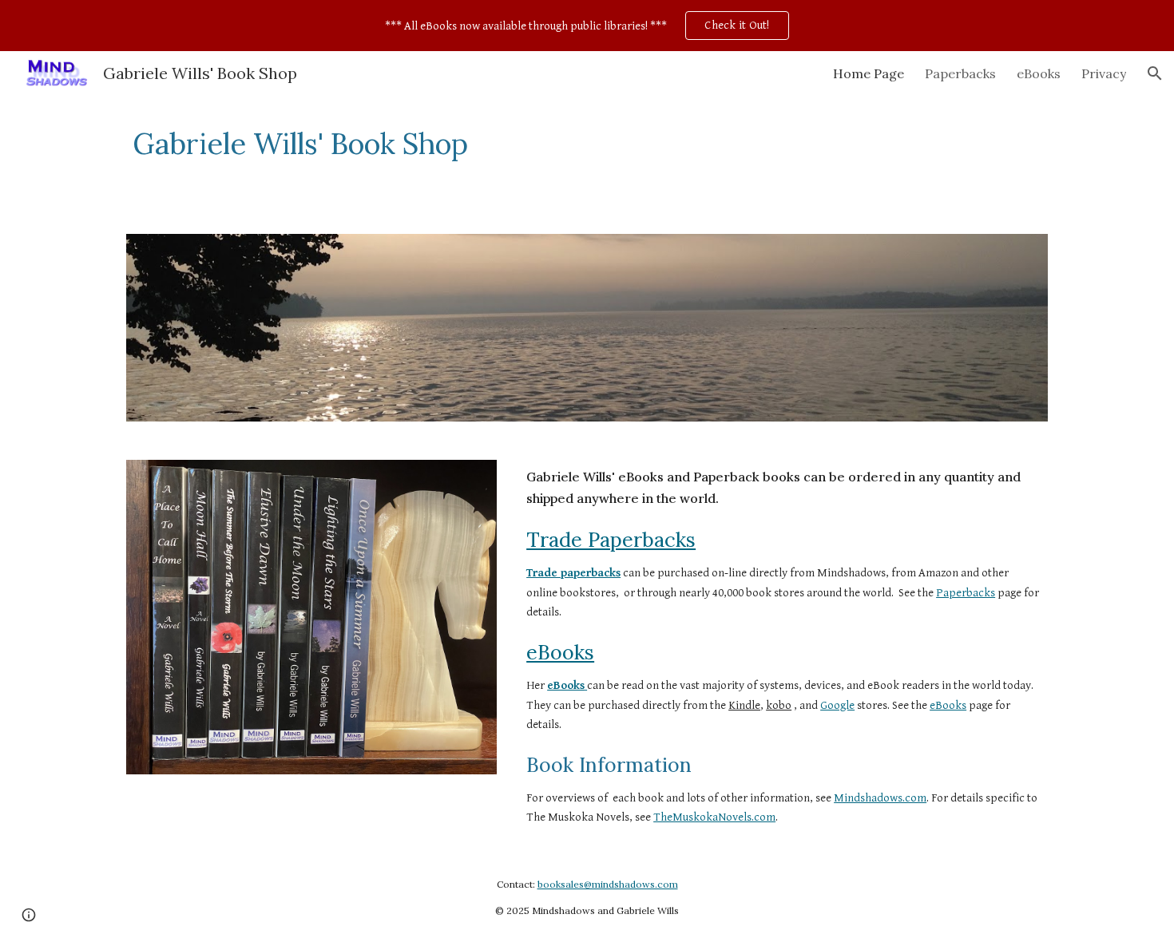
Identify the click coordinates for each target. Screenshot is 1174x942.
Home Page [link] (868, 73)
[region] (587, 25)
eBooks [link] (1039, 73)
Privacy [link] (1103, 73)
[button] (1155, 73)
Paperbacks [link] (960, 73)
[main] (508, 144)
